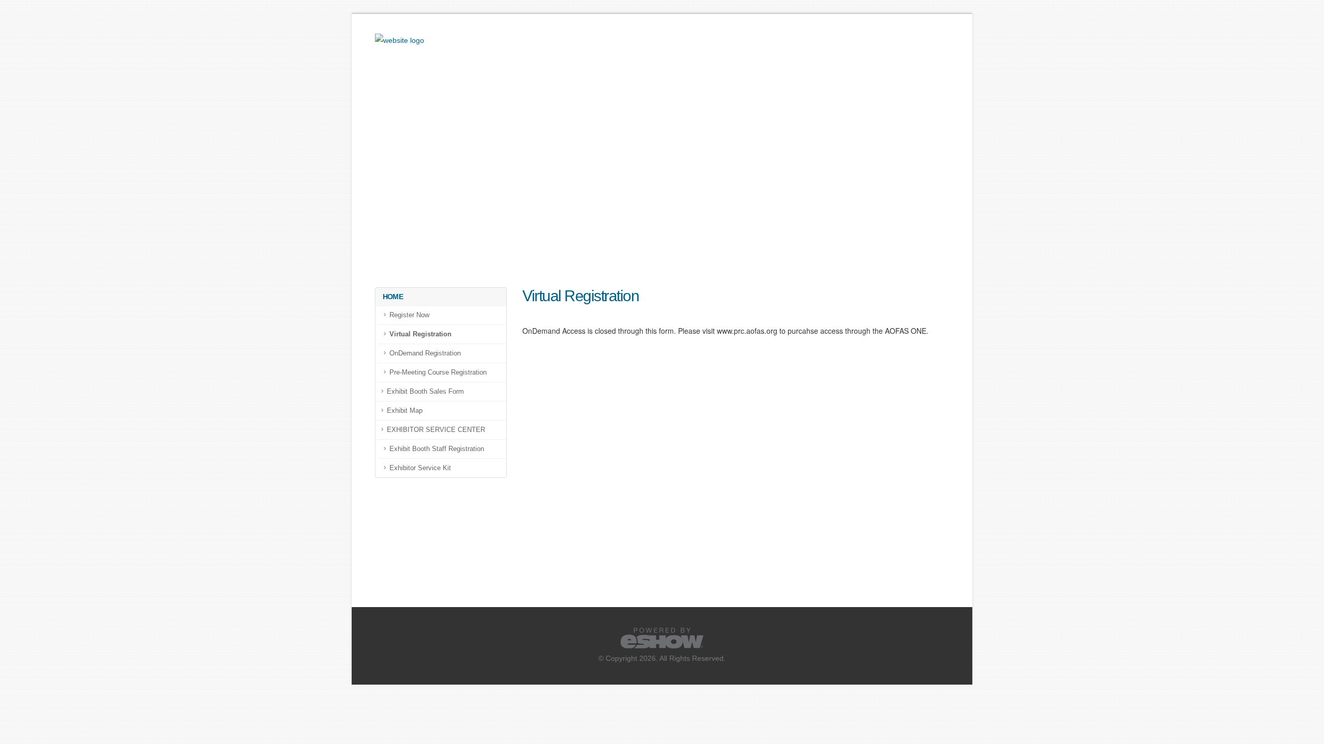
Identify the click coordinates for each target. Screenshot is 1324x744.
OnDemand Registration (425, 353)
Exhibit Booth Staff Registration (436, 449)
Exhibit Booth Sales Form (425, 391)
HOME (393, 296)
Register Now (409, 315)
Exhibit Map (405, 410)
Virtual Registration (420, 334)
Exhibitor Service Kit (420, 468)
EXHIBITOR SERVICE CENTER (436, 429)
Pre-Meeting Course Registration (438, 372)
